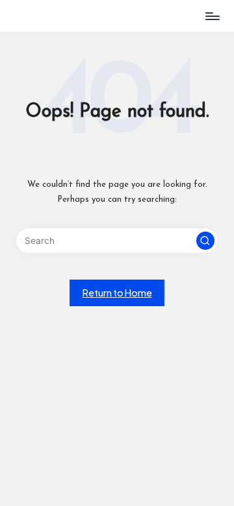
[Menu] (211, 15)
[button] (205, 241)
